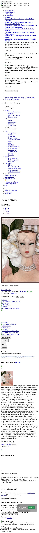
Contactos (19, 528)
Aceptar (31, 507)
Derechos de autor (6, 531)
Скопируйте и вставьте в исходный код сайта (15, 507)
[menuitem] (33, 97)
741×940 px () (25, 291)
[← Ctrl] (10, 308)
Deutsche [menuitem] (28, 97)
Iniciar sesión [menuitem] (8, 99)
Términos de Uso (16, 529)
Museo (9, 107)
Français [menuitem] (22, 97)
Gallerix (9, 518)
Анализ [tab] (7, 213)
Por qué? (18, 362)
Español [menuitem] (17, 97)
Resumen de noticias (11, 91)
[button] (9, 10)
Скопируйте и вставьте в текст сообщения (14, 512)
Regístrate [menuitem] (16, 99)
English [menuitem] (12, 97)
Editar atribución (6, 290)
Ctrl (17, 296)
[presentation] (21, 215)
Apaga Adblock (6, 444)
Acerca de (13, 528)
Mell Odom (14, 293)
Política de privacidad (28, 529)
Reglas (9, 529)
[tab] (7, 208)
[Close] (19, 103)
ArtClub (11, 128)
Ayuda (3, 528)
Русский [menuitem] (7, 97)
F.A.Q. (7, 528)
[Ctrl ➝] (4, 322)
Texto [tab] (7, 211)
